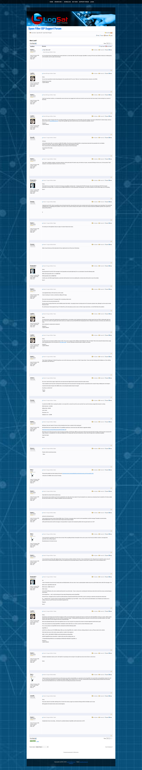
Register (107, 35)
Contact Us (71, 763)
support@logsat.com (54, 121)
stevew (32, 377)
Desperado (33, 180)
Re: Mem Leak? (63, 342)
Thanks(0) (102, 49)
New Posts (108, 32)
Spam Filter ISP (39, 32)
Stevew (32, 448)
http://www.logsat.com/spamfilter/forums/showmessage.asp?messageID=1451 (78, 473)
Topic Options (109, 46)
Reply (111, 49)
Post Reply (32, 43)
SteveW (32, 137)
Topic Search (102, 46)
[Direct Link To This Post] (42, 49)
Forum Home (33, 32)
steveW (32, 695)
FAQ (98, 35)
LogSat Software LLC (71, 762)
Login (111, 35)
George (32, 201)
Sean (31, 469)
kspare (32, 49)
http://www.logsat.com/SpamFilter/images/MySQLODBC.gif (54, 429)
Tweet (37, 741)
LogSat (32, 73)
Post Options (95, 49)
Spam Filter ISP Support (47, 32)
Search (102, 35)
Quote (107, 49)
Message (44, 46)
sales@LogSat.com (84, 762)
